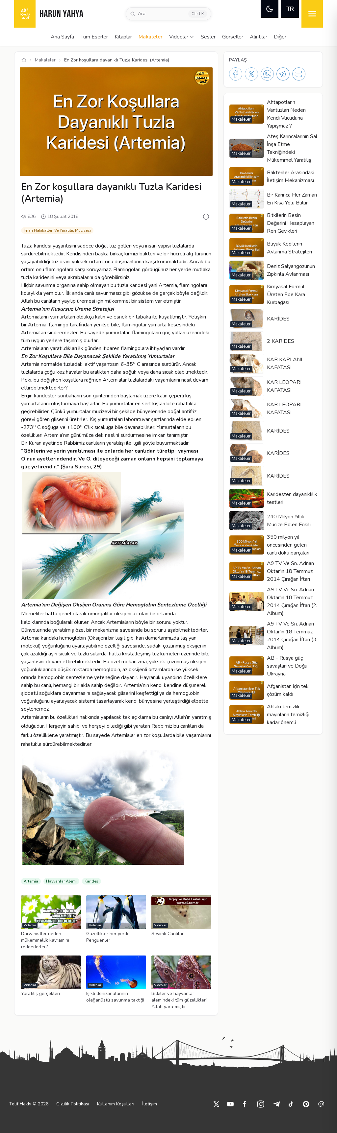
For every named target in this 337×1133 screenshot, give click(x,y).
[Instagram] (261, 1104)
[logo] (25, 14)
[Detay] (206, 216)
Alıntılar (258, 36)
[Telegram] (283, 74)
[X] (251, 74)
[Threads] (321, 1104)
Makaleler (151, 36)
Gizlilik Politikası (72, 1104)
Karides (91, 881)
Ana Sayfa (62, 36)
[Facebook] (235, 74)
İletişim (149, 1104)
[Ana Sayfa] (23, 60)
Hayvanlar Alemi (61, 881)
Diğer (280, 36)
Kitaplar (123, 36)
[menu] (312, 14)
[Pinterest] (306, 1104)
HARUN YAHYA (61, 14)
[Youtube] (230, 1104)
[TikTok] (291, 1104)
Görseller (232, 36)
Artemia (31, 881)
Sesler (208, 36)
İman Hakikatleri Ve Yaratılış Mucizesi (57, 230)
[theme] (269, 9)
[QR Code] (298, 74)
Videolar (178, 36)
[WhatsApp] (267, 74)
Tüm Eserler (94, 36)
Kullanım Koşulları (115, 1104)
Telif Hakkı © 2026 (28, 1104)
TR (290, 9)
